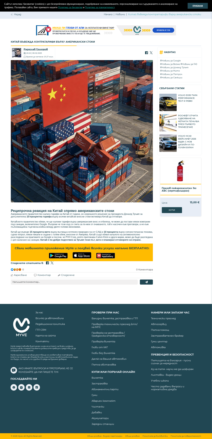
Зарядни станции (103, 424)
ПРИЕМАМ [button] (198, 6)
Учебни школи (160, 380)
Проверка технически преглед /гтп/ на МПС (114, 325)
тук (56, 372)
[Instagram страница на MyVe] (21, 389)
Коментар (44, 275)
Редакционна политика (50, 324)
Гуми (94, 395)
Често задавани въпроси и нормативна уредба (167, 388)
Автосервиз (159, 324)
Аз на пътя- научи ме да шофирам (172, 369)
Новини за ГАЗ (189, 64)
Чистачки (98, 406)
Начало (108, 14)
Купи (172, 210)
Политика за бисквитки (70, 7)
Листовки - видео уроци (166, 375)
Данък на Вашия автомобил (109, 359)
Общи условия (132, 436)
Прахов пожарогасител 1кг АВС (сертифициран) (179, 189)
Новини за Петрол (172, 74)
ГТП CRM (40, 329)
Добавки (97, 412)
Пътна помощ (160, 330)
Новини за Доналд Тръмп (175, 67)
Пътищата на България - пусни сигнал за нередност (171, 362)
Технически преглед (163, 318)
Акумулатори (100, 418)
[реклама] (106, 30)
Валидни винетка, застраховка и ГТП (115, 318)
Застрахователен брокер (167, 335)
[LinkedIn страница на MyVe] (29, 389)
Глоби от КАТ (100, 347)
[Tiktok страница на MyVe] (36, 389)
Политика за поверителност (99, 7)
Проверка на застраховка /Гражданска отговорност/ (108, 334)
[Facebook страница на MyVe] (14, 389)
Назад (17, 14)
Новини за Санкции (172, 77)
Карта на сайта (45, 335)
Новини (120, 14)
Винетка (97, 377)
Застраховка (100, 383)
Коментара (144, 269)
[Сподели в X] (151, 53)
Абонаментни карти (105, 389)
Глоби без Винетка (103, 353)
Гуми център (159, 341)
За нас (39, 312)
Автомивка (158, 347)
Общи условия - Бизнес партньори (104, 436)
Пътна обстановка (104, 364)
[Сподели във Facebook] (146, 53)
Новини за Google (171, 60)
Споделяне (68, 275)
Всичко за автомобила (49, 318)
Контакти (42, 341)
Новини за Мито (171, 70)
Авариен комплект (104, 401)
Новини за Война (171, 64)
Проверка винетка (103, 341)
